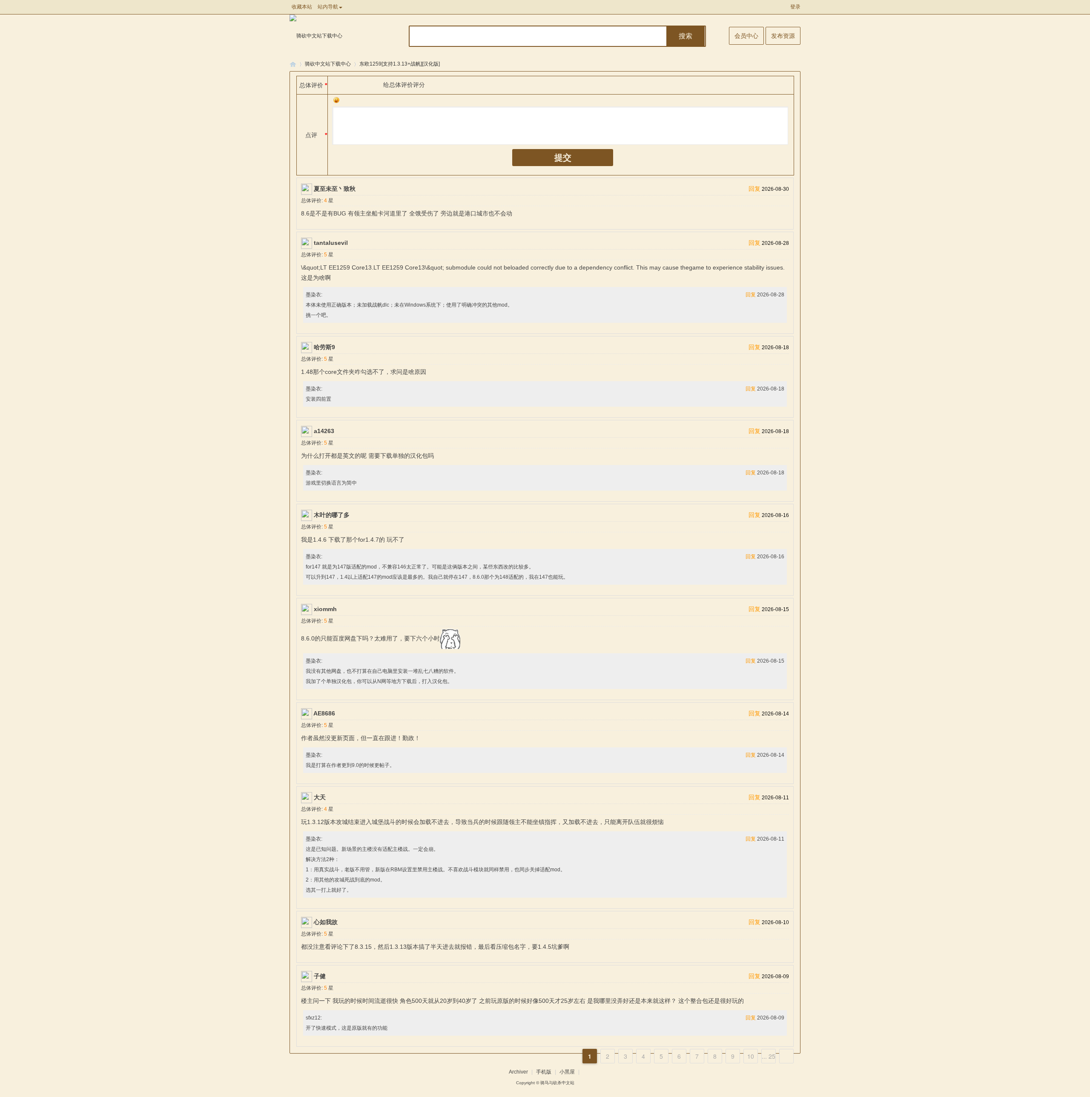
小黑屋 (567, 1072)
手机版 (543, 1072)
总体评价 (311, 85)
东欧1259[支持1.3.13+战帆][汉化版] (399, 64)
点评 (311, 135)
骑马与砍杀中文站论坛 (293, 64)
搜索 (685, 36)
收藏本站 (302, 7)
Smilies (336, 100)
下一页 (786, 1056)
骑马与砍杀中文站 (557, 1082)
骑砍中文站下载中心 (328, 64)
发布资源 (783, 35)
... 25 (768, 1056)
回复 (754, 188)
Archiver (518, 1072)
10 (750, 1056)
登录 (795, 7)
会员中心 (746, 35)
